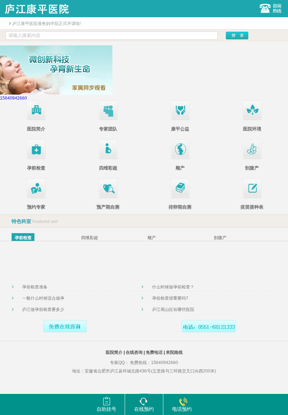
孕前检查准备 (34, 287)
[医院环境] (252, 118)
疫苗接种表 (252, 207)
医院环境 (252, 129)
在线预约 (144, 409)
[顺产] (180, 157)
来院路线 (174, 352)
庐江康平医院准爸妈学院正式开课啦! (46, 23)
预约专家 (36, 207)
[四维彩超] (108, 157)
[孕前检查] (36, 157)
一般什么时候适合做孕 (43, 298)
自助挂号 (106, 409)
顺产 (180, 168)
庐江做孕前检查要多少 (43, 309)
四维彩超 (108, 168)
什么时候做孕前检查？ (173, 287)
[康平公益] (180, 118)
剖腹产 (252, 168)
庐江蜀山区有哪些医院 (173, 309)
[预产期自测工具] (108, 196)
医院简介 (36, 129)
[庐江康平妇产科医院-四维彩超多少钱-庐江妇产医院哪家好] (37, 15)
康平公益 (180, 129)
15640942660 (13, 98)
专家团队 (108, 129)
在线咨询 (134, 352)
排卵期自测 (180, 207)
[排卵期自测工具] (180, 196)
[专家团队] (108, 118)
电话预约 (182, 409)
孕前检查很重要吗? (170, 298)
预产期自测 (108, 207)
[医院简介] (36, 118)
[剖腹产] (252, 157)
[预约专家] (36, 196)
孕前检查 (36, 168)
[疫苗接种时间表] (252, 196)
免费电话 (154, 352)
